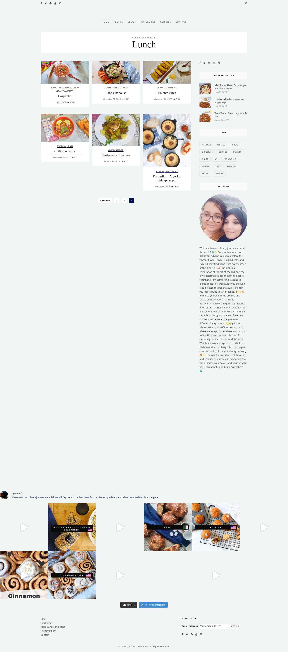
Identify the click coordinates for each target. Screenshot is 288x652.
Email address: (190, 626)
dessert (237, 152)
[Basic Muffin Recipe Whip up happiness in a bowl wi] (264, 527)
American (61, 146)
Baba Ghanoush (115, 93)
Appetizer (221, 144)
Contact (181, 21)
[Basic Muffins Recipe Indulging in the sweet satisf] (216, 527)
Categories (148, 21)
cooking (223, 152)
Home (105, 21)
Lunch (60, 87)
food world (230, 159)
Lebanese (116, 87)
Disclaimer (46, 623)
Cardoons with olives (116, 155)
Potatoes (231, 166)
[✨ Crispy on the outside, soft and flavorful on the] (120, 575)
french (205, 166)
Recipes (118, 21)
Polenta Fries (167, 93)
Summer (76, 87)
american (206, 144)
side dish (219, 173)
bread (235, 144)
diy (215, 159)
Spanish (67, 87)
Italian (167, 87)
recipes (205, 173)
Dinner (53, 87)
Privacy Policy (48, 630)
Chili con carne (64, 151)
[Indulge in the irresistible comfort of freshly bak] (24, 575)
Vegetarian (67, 91)
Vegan (59, 91)
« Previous (105, 200)
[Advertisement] (224, 430)
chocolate (207, 152)
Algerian (112, 150)
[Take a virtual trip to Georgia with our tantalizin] (216, 575)
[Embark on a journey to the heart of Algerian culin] (120, 527)
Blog (131, 21)
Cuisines (165, 21)
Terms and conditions (53, 626)
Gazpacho (64, 96)
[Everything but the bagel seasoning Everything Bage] (24, 527)
